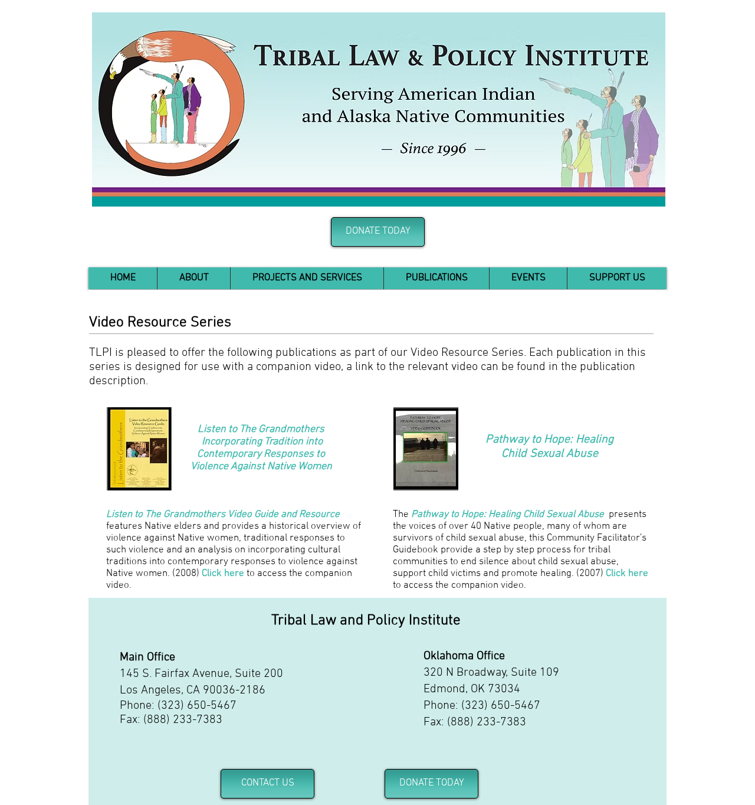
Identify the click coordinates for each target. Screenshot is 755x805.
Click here (223, 574)
